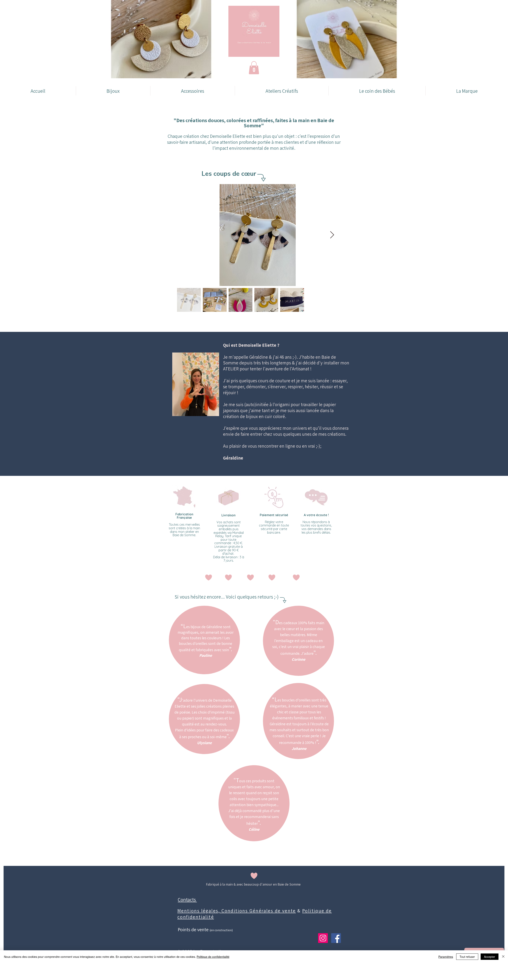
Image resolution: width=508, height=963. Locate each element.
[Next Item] (332, 235)
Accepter (489, 957)
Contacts (187, 899)
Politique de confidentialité (213, 957)
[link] (253, 67)
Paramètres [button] (445, 957)
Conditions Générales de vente (258, 910)
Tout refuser (467, 957)
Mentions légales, (199, 910)
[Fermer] (503, 956)
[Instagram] (323, 938)
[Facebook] (336, 938)
